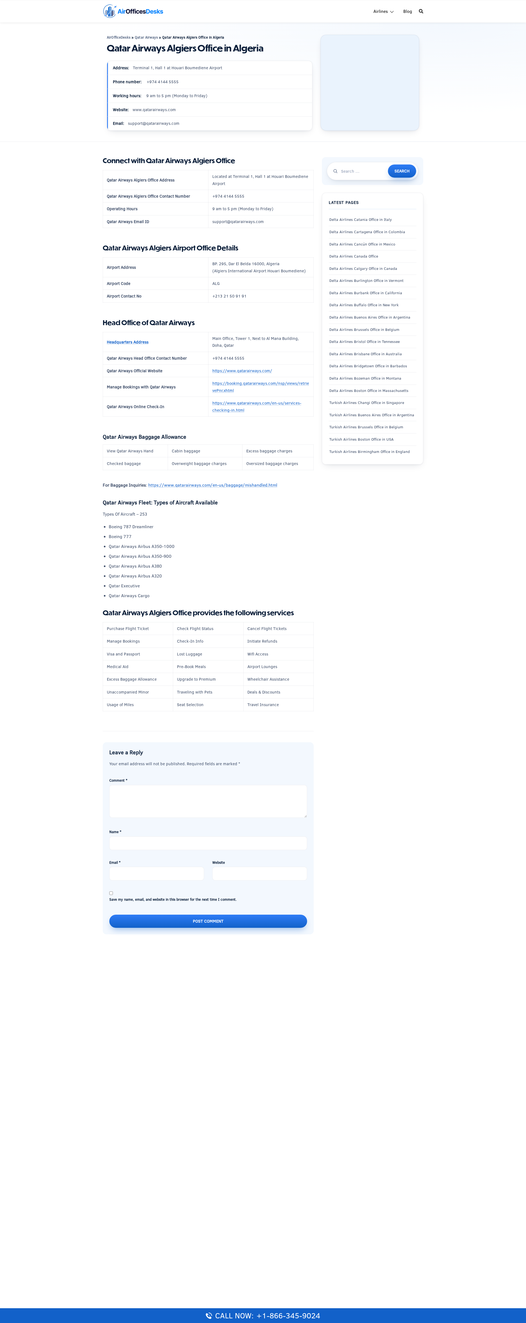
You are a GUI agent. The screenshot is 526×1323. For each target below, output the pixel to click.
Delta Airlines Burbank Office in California (365, 293)
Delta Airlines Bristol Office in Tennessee (364, 341)
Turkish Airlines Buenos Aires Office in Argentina (371, 415)
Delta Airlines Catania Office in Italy (360, 220)
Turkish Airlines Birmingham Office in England (369, 451)
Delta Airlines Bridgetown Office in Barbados (368, 366)
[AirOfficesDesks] (133, 11)
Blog (407, 11)
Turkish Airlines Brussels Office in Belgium (366, 427)
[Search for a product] (421, 11)
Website (218, 862)
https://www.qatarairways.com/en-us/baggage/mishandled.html (212, 485)
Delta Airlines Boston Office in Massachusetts (368, 390)
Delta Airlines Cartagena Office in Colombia (367, 232)
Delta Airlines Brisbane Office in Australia (365, 354)
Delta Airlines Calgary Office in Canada (363, 268)
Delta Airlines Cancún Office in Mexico (362, 244)
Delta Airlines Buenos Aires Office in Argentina (369, 317)
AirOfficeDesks (118, 37)
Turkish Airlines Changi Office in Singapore (367, 402)
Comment (118, 780)
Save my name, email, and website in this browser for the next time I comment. (173, 899)
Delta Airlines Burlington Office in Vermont (366, 280)
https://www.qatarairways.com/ (242, 371)
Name (115, 831)
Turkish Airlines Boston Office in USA (361, 439)
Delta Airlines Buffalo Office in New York (364, 305)
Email (115, 862)
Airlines (380, 11)
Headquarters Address (127, 342)
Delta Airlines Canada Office (353, 256)
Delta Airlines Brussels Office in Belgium (364, 329)
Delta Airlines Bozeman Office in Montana (365, 378)
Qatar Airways (146, 37)
